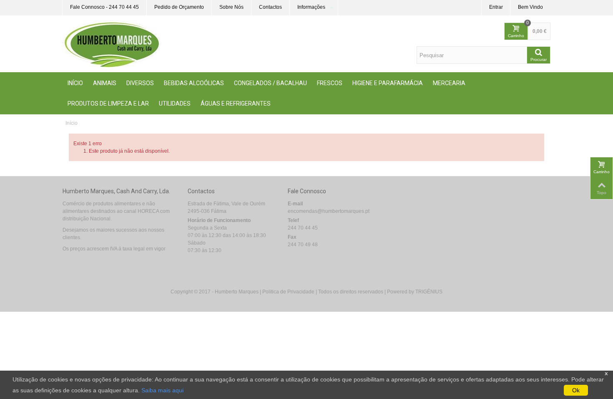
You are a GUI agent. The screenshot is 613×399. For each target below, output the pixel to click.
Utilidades (175, 103)
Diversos (140, 83)
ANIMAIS (104, 83)
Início (75, 83)
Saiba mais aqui (162, 390)
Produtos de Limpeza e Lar (108, 103)
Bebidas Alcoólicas (194, 83)
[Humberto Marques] (112, 43)
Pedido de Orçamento (179, 7)
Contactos (270, 7)
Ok (576, 390)
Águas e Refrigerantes (236, 103)
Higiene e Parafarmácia (387, 83)
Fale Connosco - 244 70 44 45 (104, 7)
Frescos (329, 83)
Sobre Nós (231, 7)
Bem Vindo (530, 7)
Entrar (496, 7)
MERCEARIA (449, 83)
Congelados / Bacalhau (270, 83)
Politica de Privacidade (288, 292)
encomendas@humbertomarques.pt (328, 211)
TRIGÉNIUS (428, 292)
